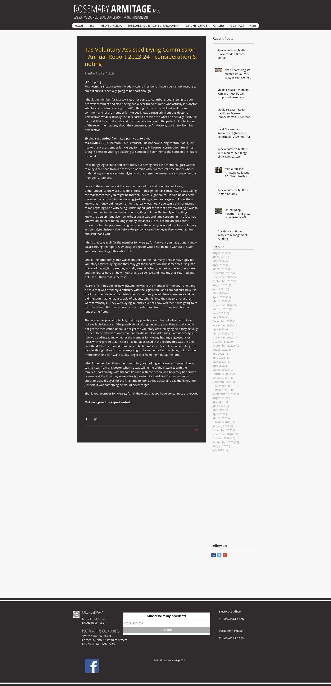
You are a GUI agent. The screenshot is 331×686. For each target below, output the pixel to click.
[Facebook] (92, 666)
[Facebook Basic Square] (213, 555)
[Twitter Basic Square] (219, 555)
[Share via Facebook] (86, 419)
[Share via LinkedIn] (96, 419)
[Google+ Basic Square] (225, 555)
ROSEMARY (112, 8)
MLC (156, 10)
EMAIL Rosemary (93, 622)
